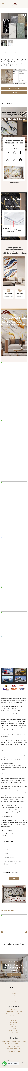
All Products (14, 1009)
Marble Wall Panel (8, 52)
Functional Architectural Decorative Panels (14, 1018)
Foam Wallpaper (14, 1035)
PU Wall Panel (14, 1020)
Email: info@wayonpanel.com (14, 1048)
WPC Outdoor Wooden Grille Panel (14, 1013)
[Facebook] (12, 1051)
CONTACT (14, 1001)
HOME (14, 991)
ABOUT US (14, 999)
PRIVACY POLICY (14, 1003)
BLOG (14, 997)
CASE (14, 995)
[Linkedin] (9, 1051)
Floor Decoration (14, 1024)
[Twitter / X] (14, 1051)
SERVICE (14, 993)
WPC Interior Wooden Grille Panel (14, 1011)
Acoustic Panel (14, 1022)
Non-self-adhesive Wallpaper (14, 1033)
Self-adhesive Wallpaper (14, 1031)
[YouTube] (19, 1051)
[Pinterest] (16, 1051)
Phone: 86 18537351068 (14, 1046)
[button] (24, 15)
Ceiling (14, 1028)
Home (2, 52)
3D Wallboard (14, 1026)
